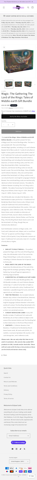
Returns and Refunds (10, 381)
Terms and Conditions (10, 386)
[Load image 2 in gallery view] (18, 84)
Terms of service (9, 398)
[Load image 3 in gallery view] (28, 84)
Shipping (11, 108)
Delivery (6, 390)
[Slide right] (35, 85)
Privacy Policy (8, 394)
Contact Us (7, 377)
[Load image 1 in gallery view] (9, 84)
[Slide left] (2, 85)
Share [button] (5, 355)
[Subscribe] (28, 436)
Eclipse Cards (9, 474)
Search (6, 373)
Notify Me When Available (18, 116)
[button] (4, 7)
